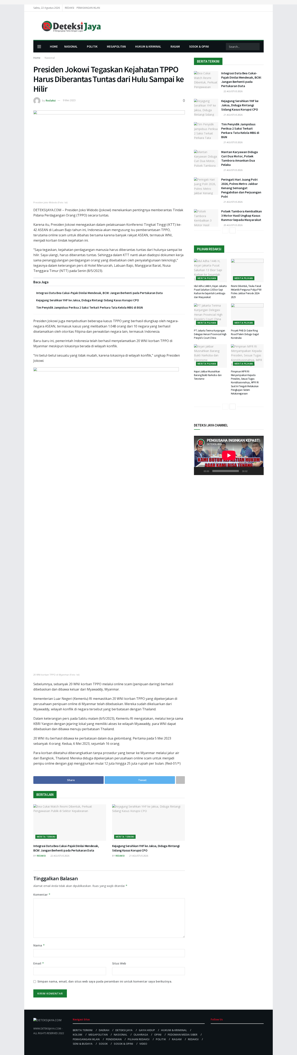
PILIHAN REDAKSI (139, 1039)
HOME (54, 46)
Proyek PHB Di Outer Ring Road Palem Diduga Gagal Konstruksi (245, 334)
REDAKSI (69, 8)
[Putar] (199, 471)
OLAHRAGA (141, 1034)
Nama (39, 945)
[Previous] (225, 230)
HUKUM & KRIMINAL (148, 46)
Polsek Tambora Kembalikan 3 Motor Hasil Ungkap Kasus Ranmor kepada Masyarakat (241, 215)
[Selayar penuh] (258, 471)
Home (36, 58)
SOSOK (103, 1043)
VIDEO (143, 1043)
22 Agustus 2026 (59, 855)
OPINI (157, 1034)
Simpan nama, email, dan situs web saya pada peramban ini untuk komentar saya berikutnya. (104, 981)
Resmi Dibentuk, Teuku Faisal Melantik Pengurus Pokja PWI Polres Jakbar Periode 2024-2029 (246, 291)
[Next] (233, 230)
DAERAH (104, 1030)
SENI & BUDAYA (83, 1043)
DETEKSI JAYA (124, 1030)
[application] (229, 455)
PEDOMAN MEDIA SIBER (182, 1034)
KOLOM (77, 1034)
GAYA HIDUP (147, 1030)
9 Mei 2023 (69, 100)
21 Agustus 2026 (138, 855)
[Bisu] (251, 471)
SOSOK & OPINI (199, 46)
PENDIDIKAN (114, 1039)
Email (38, 963)
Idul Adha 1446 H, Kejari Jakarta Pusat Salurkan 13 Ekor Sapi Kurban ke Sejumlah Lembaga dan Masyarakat (210, 291)
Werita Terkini (46, 836)
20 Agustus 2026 (232, 225)
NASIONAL (71, 46)
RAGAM (175, 46)
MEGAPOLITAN (116, 46)
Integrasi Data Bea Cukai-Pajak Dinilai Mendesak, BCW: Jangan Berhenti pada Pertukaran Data (99, 293)
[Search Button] (256, 46)
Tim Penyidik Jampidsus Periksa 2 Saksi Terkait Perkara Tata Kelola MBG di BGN (89, 307)
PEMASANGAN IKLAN (88, 8)
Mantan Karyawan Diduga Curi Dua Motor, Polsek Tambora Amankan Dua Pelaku (239, 158)
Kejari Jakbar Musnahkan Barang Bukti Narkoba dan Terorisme (208, 375)
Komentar (42, 894)
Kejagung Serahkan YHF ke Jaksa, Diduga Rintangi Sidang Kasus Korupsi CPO (87, 300)
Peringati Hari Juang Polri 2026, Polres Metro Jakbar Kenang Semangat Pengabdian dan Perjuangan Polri (241, 187)
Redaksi (51, 100)
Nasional (50, 58)
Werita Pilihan (206, 278)
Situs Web (119, 963)
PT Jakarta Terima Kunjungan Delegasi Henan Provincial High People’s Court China (210, 334)
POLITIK (92, 46)
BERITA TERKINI (83, 1030)
